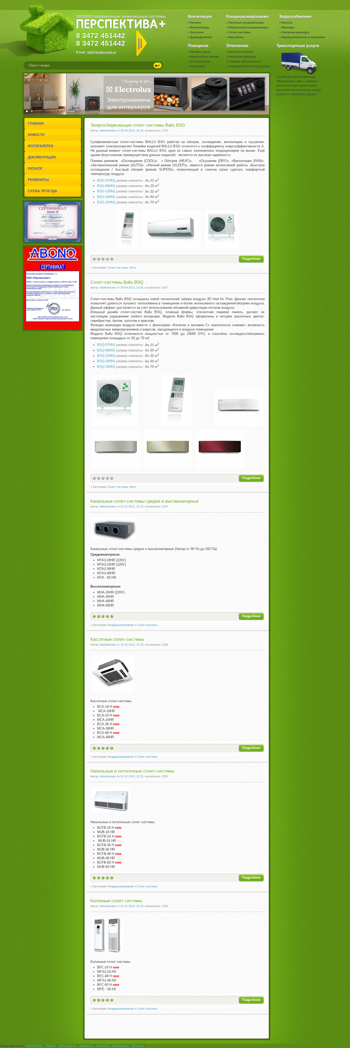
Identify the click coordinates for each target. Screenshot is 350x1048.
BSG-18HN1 (106, 197)
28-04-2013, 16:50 (131, 287)
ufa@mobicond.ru (101, 52)
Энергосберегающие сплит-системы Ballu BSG (137, 125)
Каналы (195, 22)
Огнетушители (200, 61)
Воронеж (86, 1046)
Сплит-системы (239, 32)
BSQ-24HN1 (106, 367)
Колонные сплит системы (116, 900)
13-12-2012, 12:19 (131, 506)
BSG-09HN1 (106, 186)
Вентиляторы (199, 27)
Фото (133, 267)
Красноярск (67, 1046)
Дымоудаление (201, 37)
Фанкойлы (236, 37)
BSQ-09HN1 (106, 350)
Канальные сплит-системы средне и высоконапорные (144, 501)
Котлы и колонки (241, 51)
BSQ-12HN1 (106, 356)
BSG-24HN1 (106, 202)
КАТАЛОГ (35, 168)
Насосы (287, 22)
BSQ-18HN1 (106, 361)
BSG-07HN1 (106, 180)
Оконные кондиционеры (246, 22)
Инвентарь (197, 66)
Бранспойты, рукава (204, 56)
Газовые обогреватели (245, 61)
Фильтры (288, 27)
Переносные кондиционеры (249, 27)
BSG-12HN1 (106, 191)
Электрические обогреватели (249, 66)
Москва (137, 1046)
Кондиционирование (121, 624)
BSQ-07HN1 (106, 345)
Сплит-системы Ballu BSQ (116, 282)
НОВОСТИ (36, 135)
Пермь (50, 1046)
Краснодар (120, 1046)
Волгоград (34, 1046)
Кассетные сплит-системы (117, 639)
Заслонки (197, 32)
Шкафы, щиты (200, 51)
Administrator (108, 130)
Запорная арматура (295, 32)
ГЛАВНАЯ (36, 123)
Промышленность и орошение (303, 37)
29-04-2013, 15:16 (131, 130)
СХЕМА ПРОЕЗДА (42, 191)
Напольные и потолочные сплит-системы (132, 771)
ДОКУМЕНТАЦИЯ (42, 157)
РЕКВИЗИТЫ (38, 180)
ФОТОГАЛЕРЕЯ (40, 146)
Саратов (102, 1046)
